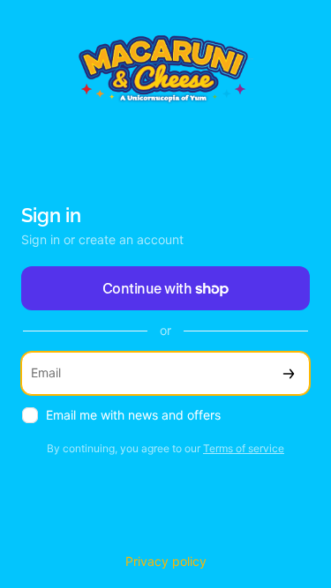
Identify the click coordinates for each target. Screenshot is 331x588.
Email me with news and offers (133, 414)
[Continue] (289, 373)
